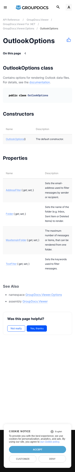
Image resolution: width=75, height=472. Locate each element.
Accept (37, 449)
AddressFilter (13, 190)
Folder (9, 213)
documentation (39, 82)
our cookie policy (49, 441)
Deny (52, 459)
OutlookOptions (15, 139)
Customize (23, 459)
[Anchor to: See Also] (23, 286)
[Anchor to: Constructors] (39, 114)
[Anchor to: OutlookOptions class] (58, 68)
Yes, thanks (37, 328)
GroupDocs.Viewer (35, 301)
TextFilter (11, 263)
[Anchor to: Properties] (33, 158)
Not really (16, 328)
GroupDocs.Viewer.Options (43, 294)
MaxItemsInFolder (16, 240)
